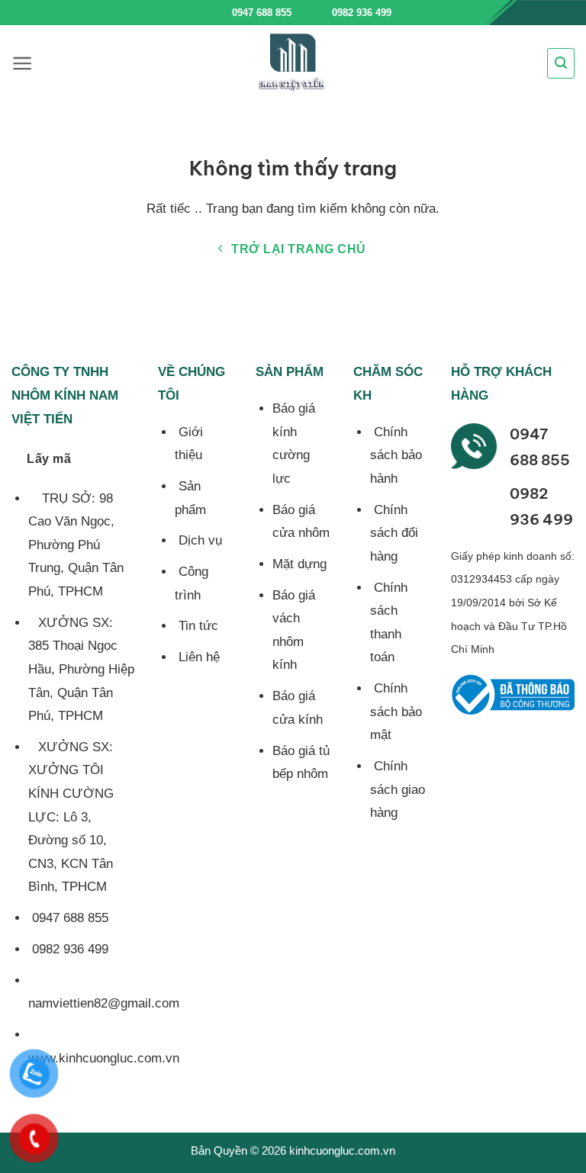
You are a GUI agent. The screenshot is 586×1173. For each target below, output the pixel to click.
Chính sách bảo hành (396, 455)
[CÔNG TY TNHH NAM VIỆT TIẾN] (293, 63)
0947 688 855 (262, 12)
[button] (22, 63)
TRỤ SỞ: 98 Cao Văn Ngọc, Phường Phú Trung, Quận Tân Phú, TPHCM (76, 545)
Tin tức (196, 626)
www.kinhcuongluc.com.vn (103, 1058)
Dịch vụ (198, 540)
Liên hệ (197, 657)
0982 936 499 (360, 12)
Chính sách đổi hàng (394, 533)
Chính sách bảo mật (396, 711)
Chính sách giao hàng (397, 789)
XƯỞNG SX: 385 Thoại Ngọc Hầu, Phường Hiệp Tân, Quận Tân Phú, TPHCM (81, 669)
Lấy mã (49, 458)
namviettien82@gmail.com (103, 1003)
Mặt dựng (299, 564)
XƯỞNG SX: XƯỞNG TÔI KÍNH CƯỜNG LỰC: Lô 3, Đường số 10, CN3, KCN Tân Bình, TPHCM (71, 817)
